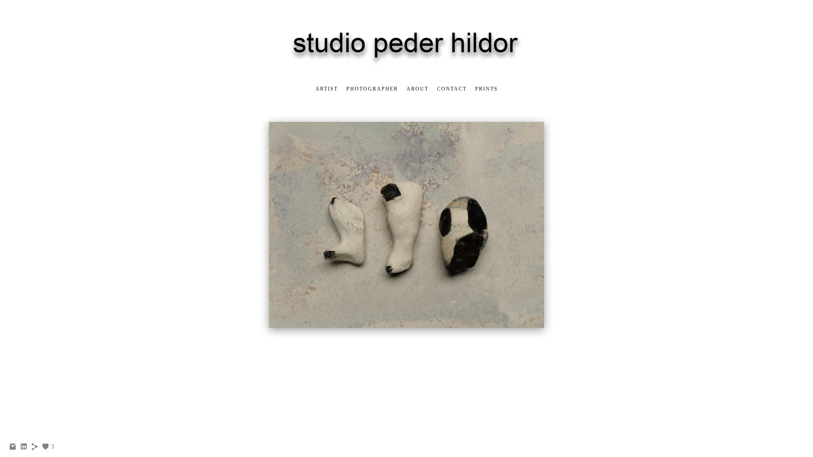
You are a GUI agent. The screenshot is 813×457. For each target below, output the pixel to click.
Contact (452, 89)
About (417, 89)
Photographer (372, 89)
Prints (486, 89)
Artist (326, 89)
